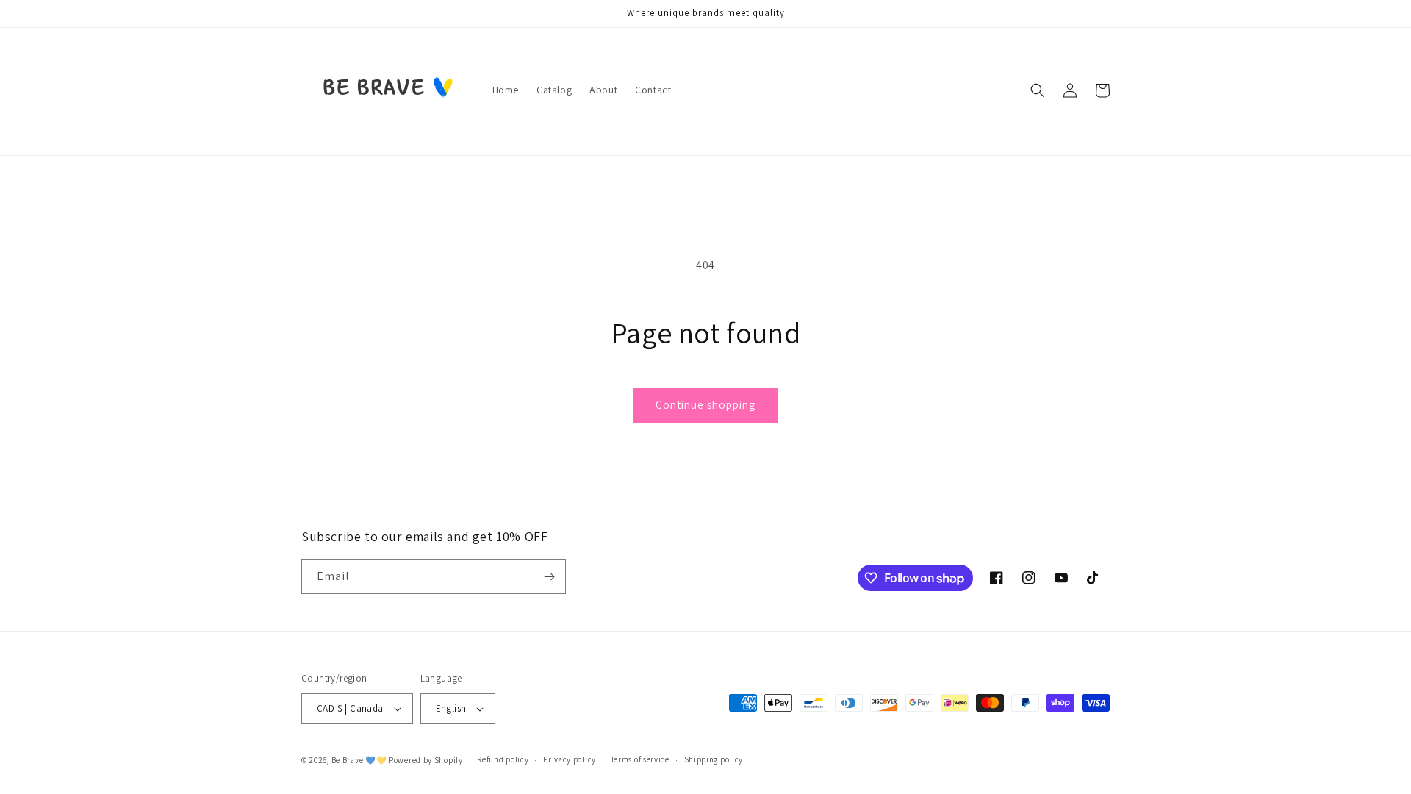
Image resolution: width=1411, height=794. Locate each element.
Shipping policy (714, 759)
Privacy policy (569, 759)
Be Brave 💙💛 (359, 760)
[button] (1038, 90)
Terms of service (640, 759)
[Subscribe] (549, 576)
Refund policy (502, 759)
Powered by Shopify (426, 760)
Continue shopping (705, 405)
